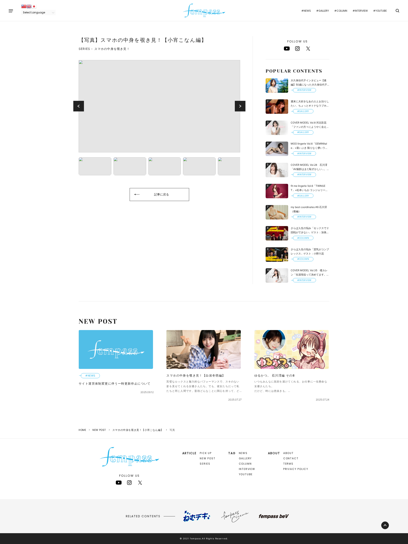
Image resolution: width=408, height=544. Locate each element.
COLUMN (245, 463)
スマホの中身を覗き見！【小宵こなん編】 (137, 430)
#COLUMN (340, 11)
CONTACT (291, 458)
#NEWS (306, 11)
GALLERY (245, 458)
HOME (82, 430)
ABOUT (288, 453)
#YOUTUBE (380, 11)
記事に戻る (161, 194)
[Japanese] (34, 6)
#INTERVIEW (360, 11)
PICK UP (206, 453)
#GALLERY (322, 11)
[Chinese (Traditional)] (23, 6)
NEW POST (99, 430)
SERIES (205, 463)
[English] (28, 6)
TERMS (288, 463)
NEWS (243, 453)
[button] (78, 106)
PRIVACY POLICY (295, 469)
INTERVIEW (247, 469)
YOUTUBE (246, 474)
